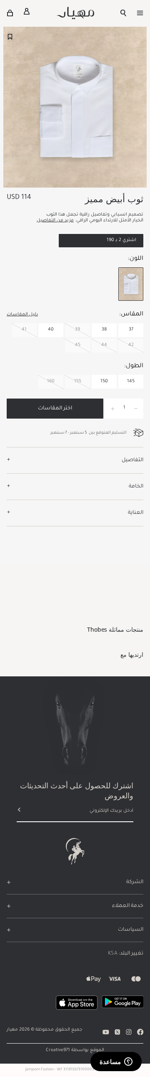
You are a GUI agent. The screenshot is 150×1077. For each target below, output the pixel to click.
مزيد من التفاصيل (55, 220)
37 (131, 329)
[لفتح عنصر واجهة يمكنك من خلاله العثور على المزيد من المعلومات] (116, 1062)
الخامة (136, 487)
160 (51, 381)
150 (104, 381)
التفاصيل (132, 460)
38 (104, 329)
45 (77, 345)
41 (24, 329)
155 (77, 381)
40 (51, 329)
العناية (135, 513)
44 (104, 345)
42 (131, 345)
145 (131, 381)
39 (77, 329)
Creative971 (58, 1050)
